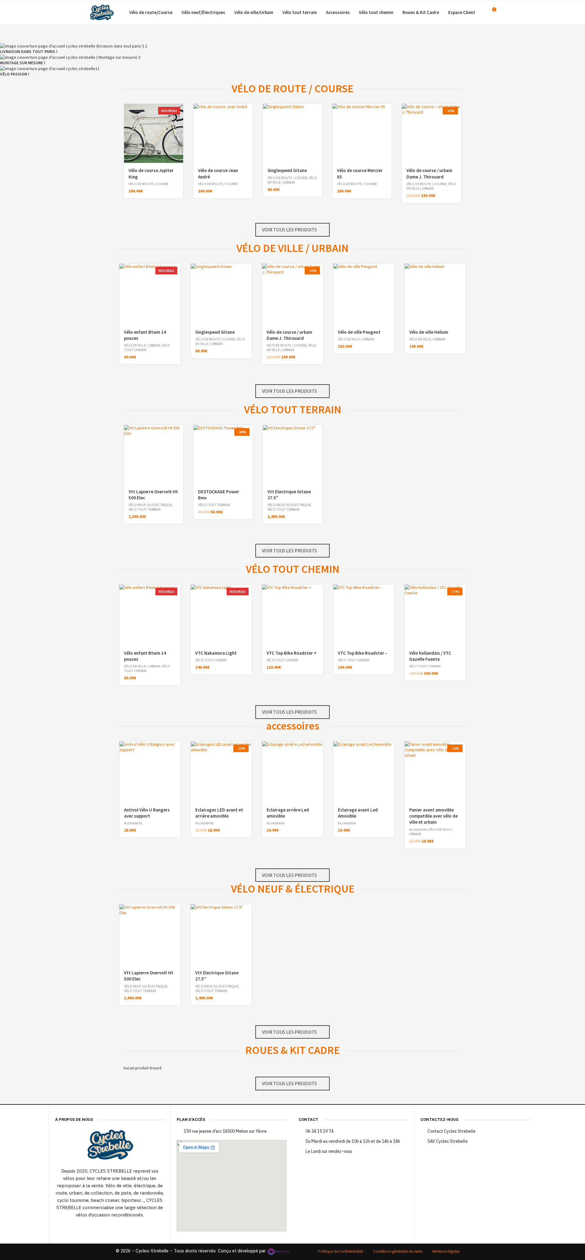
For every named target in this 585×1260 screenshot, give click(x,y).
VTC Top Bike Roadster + (292, 653)
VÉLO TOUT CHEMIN (292, 569)
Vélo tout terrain (299, 12)
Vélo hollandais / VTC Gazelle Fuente (430, 656)
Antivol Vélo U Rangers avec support (147, 813)
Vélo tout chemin (376, 12)
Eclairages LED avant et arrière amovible (219, 813)
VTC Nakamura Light (216, 653)
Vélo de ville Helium (428, 332)
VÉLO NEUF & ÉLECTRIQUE (292, 889)
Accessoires (338, 12)
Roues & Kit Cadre (420, 12)
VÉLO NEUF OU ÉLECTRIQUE (150, 504)
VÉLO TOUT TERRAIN (292, 409)
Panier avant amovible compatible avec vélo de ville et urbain (433, 816)
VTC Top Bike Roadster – (363, 653)
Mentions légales (445, 1251)
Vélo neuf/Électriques (203, 12)
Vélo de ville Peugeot (359, 332)
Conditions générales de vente (397, 1251)
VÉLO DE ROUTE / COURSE (292, 88)
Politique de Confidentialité (340, 1251)
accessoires (292, 726)
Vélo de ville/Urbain (253, 12)
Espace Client (461, 12)
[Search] (503, 12)
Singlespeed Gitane (287, 170)
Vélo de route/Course (150, 12)
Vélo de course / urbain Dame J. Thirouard (429, 173)
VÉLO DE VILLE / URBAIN (292, 180)
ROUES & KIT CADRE (292, 1050)
